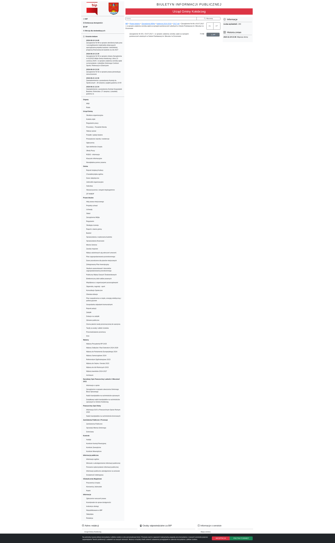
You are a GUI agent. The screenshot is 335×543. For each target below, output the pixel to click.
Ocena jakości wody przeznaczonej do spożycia (103, 324)
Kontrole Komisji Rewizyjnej (96, 443)
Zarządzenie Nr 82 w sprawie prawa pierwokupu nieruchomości (103, 72)
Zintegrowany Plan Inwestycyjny (97, 264)
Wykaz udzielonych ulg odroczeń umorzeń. (101, 253)
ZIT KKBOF (90, 194)
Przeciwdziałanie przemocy (96, 332)
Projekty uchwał (91, 206)
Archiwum (89, 375)
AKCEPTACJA (221, 538)
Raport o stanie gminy (94, 229)
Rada (88, 107)
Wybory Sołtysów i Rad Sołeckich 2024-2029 (102, 348)
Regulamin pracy (92, 123)
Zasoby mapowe (92, 249)
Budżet (88, 233)
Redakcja (89, 518)
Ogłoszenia (90, 143)
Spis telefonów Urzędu (94, 147)
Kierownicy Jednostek (94, 487)
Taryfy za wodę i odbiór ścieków (97, 328)
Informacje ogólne (92, 459)
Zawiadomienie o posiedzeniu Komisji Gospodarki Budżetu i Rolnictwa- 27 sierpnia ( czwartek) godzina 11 (104, 90)
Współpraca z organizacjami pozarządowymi (102, 282)
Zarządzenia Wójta (93, 217)
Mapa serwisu (206, 532)
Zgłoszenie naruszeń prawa (96, 498)
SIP (86, 27)
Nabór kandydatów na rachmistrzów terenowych (103, 416)
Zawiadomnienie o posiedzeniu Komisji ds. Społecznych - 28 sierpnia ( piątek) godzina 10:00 (103, 80)
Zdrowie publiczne (92, 320)
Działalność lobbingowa (94, 475)
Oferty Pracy (90, 151)
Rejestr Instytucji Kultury (94, 170)
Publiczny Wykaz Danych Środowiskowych (101, 275)
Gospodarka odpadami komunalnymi (99, 304)
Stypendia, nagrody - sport (95, 286)
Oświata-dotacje (92, 294)
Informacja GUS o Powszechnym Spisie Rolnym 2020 (103, 411)
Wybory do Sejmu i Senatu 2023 (97, 363)
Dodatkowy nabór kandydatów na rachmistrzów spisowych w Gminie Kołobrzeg (103, 401)
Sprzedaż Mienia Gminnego (96, 428)
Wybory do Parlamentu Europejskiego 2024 (101, 352)
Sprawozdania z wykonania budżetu (99, 237)
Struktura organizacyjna (94, 115)
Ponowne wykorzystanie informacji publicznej (102, 467)
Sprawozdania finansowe (95, 241)
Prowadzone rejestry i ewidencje (97, 139)
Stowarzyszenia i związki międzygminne (100, 190)
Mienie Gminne (91, 245)
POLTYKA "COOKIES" (241, 538)
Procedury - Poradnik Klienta (96, 127)
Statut (88, 213)
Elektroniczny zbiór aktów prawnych (99, 279)
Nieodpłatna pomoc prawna (96, 162)
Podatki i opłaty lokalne (94, 135)
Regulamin (90, 221)
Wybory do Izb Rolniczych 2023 (97, 367)
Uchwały (89, 209)
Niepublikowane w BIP (94, 510)
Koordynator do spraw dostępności (98, 502)
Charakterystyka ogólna (94, 174)
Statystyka (89, 514)
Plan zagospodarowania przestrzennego (100, 257)
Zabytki (88, 312)
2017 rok (176, 24)
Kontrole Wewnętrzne (94, 451)
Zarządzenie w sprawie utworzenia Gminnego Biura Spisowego (102, 390)
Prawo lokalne (135, 24)
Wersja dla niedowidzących (95, 31)
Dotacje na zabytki (92, 316)
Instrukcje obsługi (92, 506)
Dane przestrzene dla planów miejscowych (101, 260)
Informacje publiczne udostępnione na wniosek (103, 471)
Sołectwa (89, 186)
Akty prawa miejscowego (95, 202)
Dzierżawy (90, 432)
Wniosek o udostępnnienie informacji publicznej (103, 463)
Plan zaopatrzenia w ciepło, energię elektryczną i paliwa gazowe (103, 299)
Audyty (88, 440)
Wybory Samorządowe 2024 (96, 356)
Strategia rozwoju (92, 225)
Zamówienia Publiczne (94, 424)
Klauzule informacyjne (94, 158)
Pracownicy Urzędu (93, 483)
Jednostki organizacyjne (95, 182)
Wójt (87, 103)
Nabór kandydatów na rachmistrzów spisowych (103, 396)
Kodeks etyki (90, 119)
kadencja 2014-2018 (164, 24)
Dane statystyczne (92, 178)
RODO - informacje (93, 154)
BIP (86, 19)
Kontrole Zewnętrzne (93, 447)
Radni (88, 491)
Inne (87, 336)
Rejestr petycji (91, 308)
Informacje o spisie (93, 385)
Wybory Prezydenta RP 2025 (96, 344)
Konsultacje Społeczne (94, 290)
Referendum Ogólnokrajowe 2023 (98, 359)
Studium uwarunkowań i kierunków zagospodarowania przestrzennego (98, 270)
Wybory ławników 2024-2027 (96, 371)
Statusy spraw (91, 131)
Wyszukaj (209, 18)
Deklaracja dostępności (94, 23)
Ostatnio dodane (91, 36)
